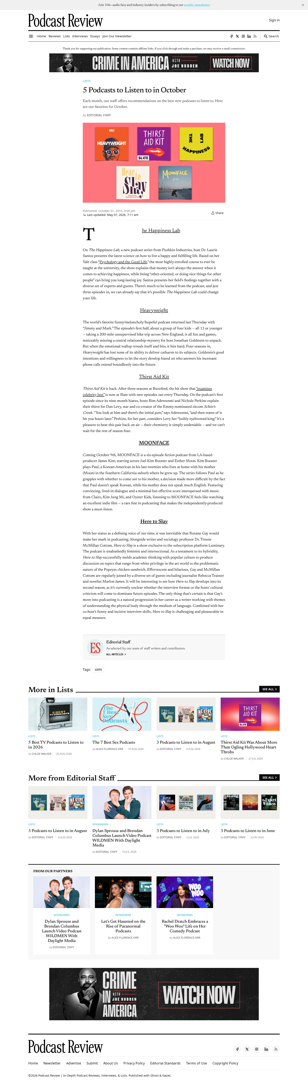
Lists (87, 81)
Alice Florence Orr (109, 749)
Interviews (123, 915)
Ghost (154, 1075)
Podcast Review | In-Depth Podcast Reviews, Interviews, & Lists (82, 1075)
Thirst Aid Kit (154, 376)
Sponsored (100, 824)
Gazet (166, 1075)
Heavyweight (154, 310)
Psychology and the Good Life (123, 262)
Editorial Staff (99, 115)
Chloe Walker (41, 754)
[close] (303, 5)
